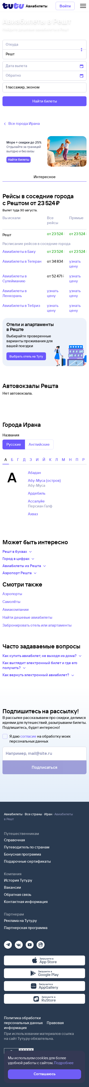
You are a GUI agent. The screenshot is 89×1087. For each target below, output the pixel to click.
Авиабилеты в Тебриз (21, 305)
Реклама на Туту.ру (20, 920)
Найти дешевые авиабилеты (27, 617)
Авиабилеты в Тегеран (22, 261)
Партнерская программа (25, 927)
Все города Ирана (24, 123)
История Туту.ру (18, 880)
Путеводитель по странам (26, 847)
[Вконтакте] (19, 943)
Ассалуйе (36, 501)
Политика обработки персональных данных (23, 1020)
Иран (48, 814)
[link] (18, 160)
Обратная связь (17, 894)
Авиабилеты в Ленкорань (14, 293)
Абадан (34, 472)
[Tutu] (13, 6)
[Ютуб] (30, 943)
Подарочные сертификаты (27, 861)
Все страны (33, 814)
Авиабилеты (13, 814)
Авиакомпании (15, 609)
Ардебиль (36, 493)
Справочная (14, 840)
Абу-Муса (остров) (44, 480)
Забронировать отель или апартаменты (36, 625)
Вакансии (12, 887)
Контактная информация (26, 901)
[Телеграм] (8, 943)
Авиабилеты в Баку (19, 251)
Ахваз (33, 514)
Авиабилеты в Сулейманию (14, 278)
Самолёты (11, 601)
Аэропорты (12, 593)
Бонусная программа (22, 854)
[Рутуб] (40, 943)
